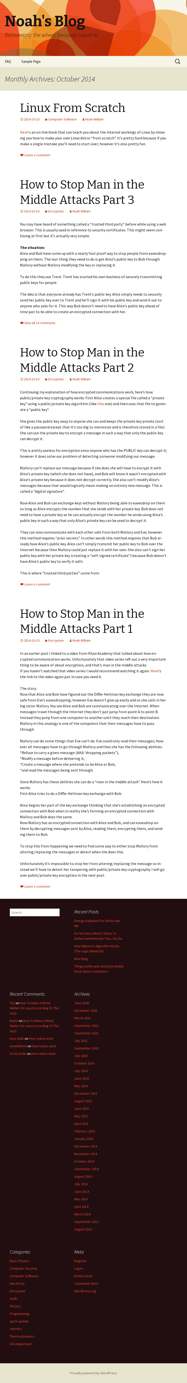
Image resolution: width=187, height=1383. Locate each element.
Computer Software (62, 119)
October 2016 (84, 1063)
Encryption (56, 211)
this (100, 403)
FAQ (8, 61)
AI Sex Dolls (18, 1053)
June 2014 (81, 1191)
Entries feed (83, 1276)
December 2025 (85, 1010)
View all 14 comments (40, 323)
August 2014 (83, 1176)
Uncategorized (20, 1344)
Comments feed (86, 1283)
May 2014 (81, 1199)
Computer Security (23, 1268)
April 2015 (81, 1123)
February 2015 (84, 1131)
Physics (15, 1306)
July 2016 (81, 1071)
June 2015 (81, 1108)
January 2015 (83, 1139)
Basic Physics (19, 1261)
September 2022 (86, 1025)
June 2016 (81, 1078)
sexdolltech (18, 1046)
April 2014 (81, 1206)
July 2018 (81, 1056)
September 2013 (86, 1221)
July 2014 (81, 1184)
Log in (78, 1268)
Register (80, 1261)
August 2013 (83, 1229)
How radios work (41, 1038)
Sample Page (31, 61)
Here (24, 132)
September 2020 (86, 1048)
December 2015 (85, 1093)
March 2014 (82, 1214)
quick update (19, 1321)
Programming (19, 1313)
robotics (16, 1329)
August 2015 (83, 1101)
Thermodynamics (22, 1336)
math (13, 1298)
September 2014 (86, 1169)
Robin (14, 1021)
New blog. (81, 958)
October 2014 (84, 1161)
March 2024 (82, 1018)
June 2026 (81, 1003)
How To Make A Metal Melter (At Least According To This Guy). (34, 1008)
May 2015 (81, 1116)
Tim (12, 1003)
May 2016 (81, 1086)
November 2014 (85, 1154)
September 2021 (86, 1033)
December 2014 (85, 1146)
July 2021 (81, 1040)
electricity (17, 1283)
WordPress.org (85, 1291)
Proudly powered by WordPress (93, 1373)
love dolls (17, 1038)
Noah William (94, 119)
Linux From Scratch (72, 108)
